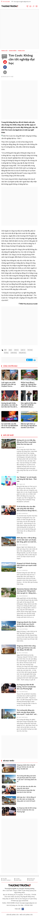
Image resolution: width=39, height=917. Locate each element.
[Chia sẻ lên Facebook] (5, 67)
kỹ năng (6, 352)
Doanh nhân (18, 880)
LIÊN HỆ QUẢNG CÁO (12, 914)
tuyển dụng (14, 352)
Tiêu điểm (4, 878)
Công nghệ (31, 880)
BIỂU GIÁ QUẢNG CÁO (26, 914)
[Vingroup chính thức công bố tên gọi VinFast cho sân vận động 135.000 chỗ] (8, 649)
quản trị (23, 350)
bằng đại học (22, 352)
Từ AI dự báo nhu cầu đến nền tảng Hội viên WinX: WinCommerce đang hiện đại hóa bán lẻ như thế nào (27, 508)
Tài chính (17, 878)
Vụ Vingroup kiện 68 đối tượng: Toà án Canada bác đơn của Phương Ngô (26, 687)
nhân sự (16, 350)
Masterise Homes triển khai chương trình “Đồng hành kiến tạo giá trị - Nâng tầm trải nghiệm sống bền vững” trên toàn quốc (27, 591)
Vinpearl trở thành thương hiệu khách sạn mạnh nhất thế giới (27, 565)
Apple (10, 350)
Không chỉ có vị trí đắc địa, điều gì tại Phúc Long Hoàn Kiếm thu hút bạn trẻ (26, 442)
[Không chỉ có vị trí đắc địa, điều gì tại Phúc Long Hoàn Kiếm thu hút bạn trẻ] (8, 444)
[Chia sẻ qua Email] (5, 72)
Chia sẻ (30, 360)
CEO (5, 350)
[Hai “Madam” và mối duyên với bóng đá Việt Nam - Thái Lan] (8, 481)
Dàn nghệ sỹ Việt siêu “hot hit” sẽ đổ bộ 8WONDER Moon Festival (28, 405)
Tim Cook (30, 350)
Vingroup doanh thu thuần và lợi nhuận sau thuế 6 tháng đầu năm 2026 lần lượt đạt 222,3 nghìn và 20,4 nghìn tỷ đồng (27, 624)
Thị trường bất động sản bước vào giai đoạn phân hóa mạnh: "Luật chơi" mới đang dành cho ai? (27, 712)
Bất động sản (31, 878)
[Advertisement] (19, 29)
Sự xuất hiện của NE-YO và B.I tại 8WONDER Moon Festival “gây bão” (9, 426)
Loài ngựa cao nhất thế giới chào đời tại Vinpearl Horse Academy (8, 384)
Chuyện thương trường (7, 880)
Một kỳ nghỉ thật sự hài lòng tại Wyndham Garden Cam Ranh (29, 426)
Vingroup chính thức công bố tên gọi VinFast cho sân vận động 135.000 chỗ (26, 648)
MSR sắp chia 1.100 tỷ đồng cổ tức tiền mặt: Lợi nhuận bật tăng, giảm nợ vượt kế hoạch (26, 540)
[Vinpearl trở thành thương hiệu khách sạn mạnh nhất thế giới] (8, 567)
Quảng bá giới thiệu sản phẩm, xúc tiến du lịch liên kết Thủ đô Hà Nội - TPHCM (9, 405)
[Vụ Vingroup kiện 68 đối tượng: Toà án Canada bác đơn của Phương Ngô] (8, 688)
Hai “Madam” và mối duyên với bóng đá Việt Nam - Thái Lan (27, 479)
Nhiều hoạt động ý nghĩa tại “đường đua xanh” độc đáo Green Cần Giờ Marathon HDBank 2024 (28, 384)
